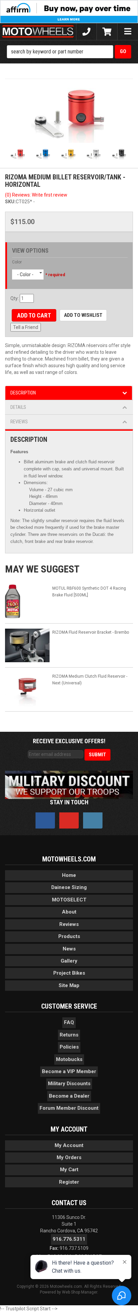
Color (17, 262)
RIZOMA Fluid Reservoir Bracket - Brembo (90, 632)
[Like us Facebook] (45, 820)
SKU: (10, 201)
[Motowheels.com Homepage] (38, 31)
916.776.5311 (69, 1239)
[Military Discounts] (69, 784)
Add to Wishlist (83, 315)
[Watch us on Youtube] (69, 820)
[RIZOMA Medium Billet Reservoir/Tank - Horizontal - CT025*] (69, 113)
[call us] (86, 31)
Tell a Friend (25, 327)
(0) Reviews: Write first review (36, 195)
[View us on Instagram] (92, 820)
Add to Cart (34, 315)
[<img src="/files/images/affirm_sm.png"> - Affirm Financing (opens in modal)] (69, 11)
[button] (69, 51)
